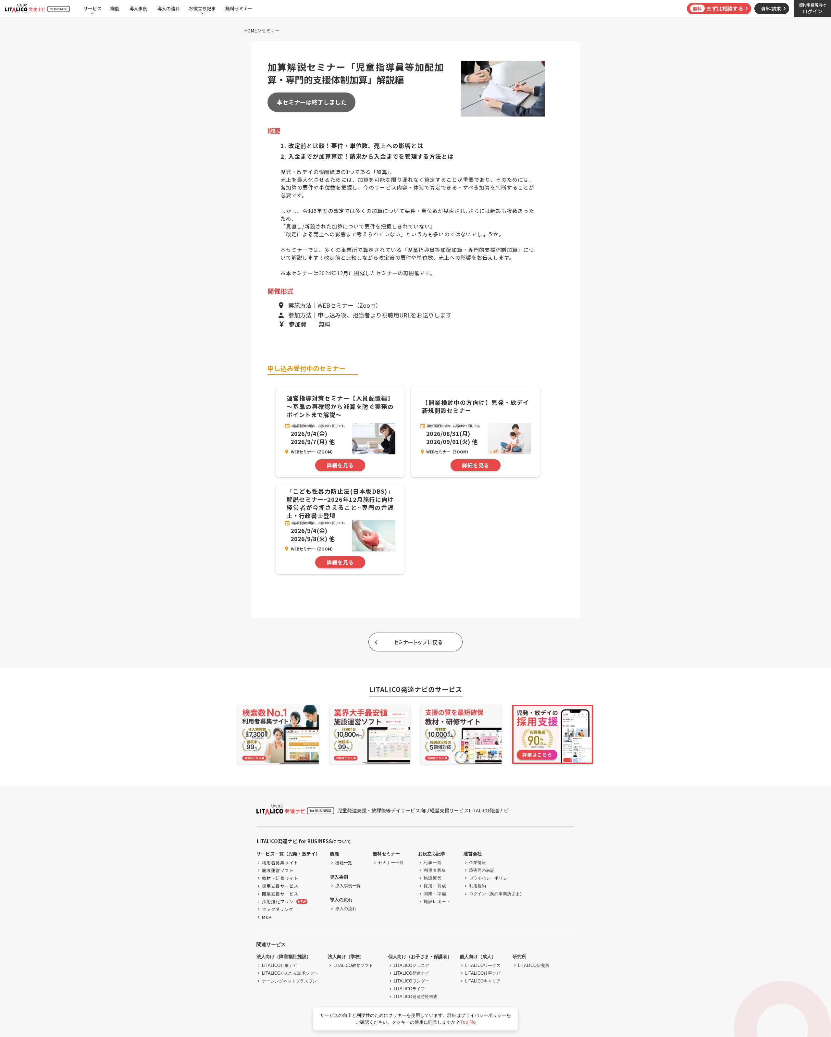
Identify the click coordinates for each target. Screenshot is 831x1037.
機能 (114, 8)
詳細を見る (340, 465)
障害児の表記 (481, 870)
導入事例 (138, 8)
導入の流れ (168, 8)
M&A (267, 917)
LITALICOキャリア (483, 981)
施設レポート (437, 901)
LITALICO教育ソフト (353, 965)
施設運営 (433, 878)
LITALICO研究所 (533, 965)
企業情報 (477, 862)
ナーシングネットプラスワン (289, 981)
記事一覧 (433, 862)
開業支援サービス (280, 894)
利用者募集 (435, 870)
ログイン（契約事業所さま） (496, 894)
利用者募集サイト (280, 862)
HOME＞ (253, 31)
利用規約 (477, 886)
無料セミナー (239, 8)
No (472, 1022)
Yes (464, 1022)
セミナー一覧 (390, 862)
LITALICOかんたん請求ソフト (290, 973)
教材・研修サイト (280, 878)
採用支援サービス (280, 886)
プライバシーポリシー (490, 878)
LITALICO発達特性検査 (416, 996)
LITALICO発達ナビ (411, 973)
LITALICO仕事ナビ (279, 965)
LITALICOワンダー (411, 981)
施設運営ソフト (278, 870)
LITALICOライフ (409, 989)
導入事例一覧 (348, 885)
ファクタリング (277, 909)
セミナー (271, 31)
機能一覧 (343, 862)
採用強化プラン (278, 901)
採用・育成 (435, 886)
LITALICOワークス (483, 965)
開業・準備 (435, 894)
